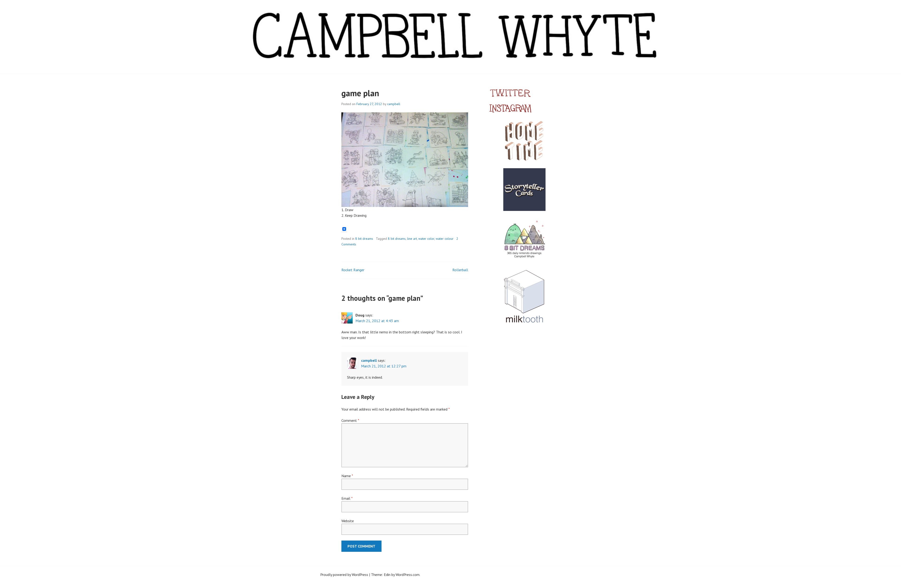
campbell (393, 104)
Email (346, 498)
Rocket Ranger (352, 269)
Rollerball (460, 269)
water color (426, 238)
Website (347, 520)
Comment (350, 420)
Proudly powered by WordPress (344, 574)
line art (412, 238)
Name (347, 475)
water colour (445, 238)
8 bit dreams (364, 238)
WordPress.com (408, 574)
